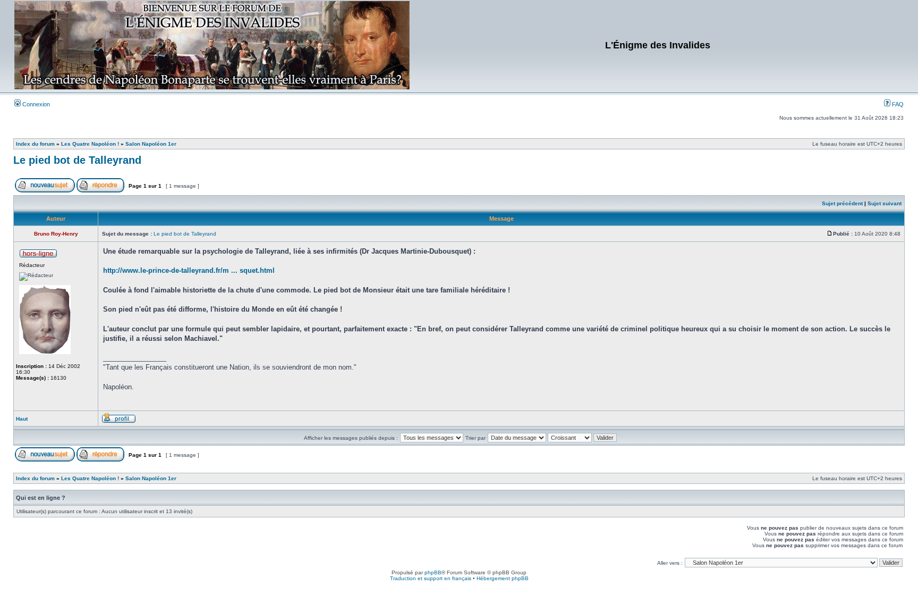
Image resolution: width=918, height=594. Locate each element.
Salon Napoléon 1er (150, 144)
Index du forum (35, 144)
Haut (22, 419)
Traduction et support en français (430, 578)
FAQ (897, 104)
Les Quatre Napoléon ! (90, 144)
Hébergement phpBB (503, 578)
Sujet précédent (842, 203)
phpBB (432, 572)
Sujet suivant (885, 203)
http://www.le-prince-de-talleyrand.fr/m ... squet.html (189, 270)
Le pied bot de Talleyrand (77, 160)
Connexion (35, 104)
